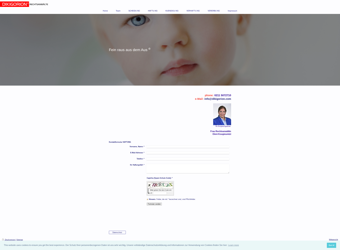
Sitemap (19, 240)
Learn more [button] (233, 245)
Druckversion (10, 240)
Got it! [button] (331, 245)
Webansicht (333, 240)
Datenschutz (117, 232)
